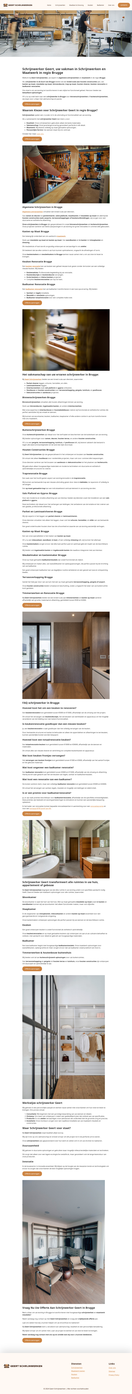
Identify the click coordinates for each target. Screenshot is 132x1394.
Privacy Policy (114, 1375)
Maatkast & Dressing (76, 5)
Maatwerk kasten (78, 1371)
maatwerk (61, 236)
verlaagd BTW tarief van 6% (40, 808)
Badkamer (100, 5)
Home (49, 5)
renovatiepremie (96, 806)
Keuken (90, 5)
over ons (40, 134)
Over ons (111, 5)
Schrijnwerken (60, 5)
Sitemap (112, 1371)
